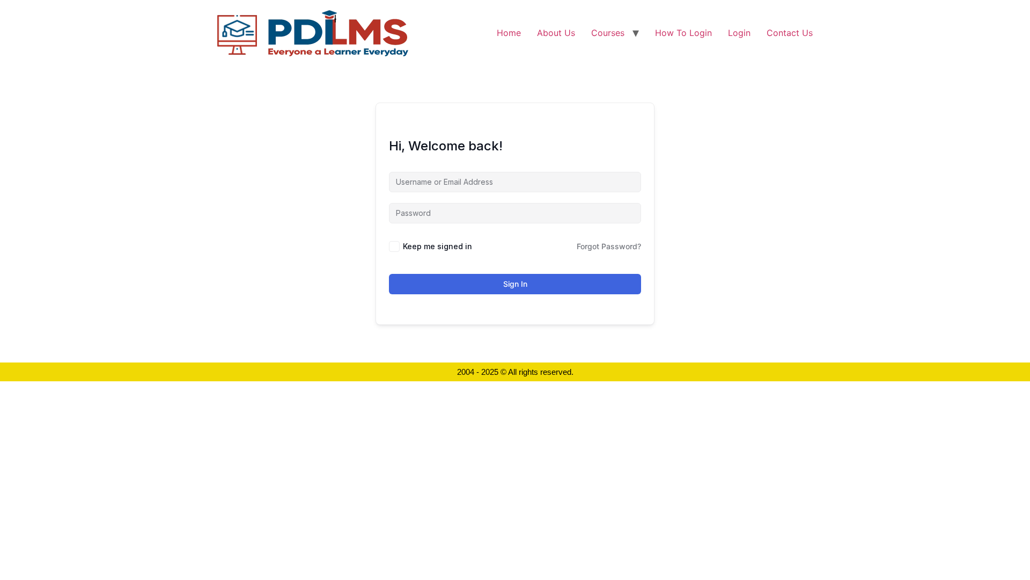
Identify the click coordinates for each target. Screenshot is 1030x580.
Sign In (515, 283)
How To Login (683, 32)
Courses (607, 32)
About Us (556, 32)
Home (509, 32)
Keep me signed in (437, 246)
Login (739, 32)
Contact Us (790, 32)
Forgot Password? (609, 246)
